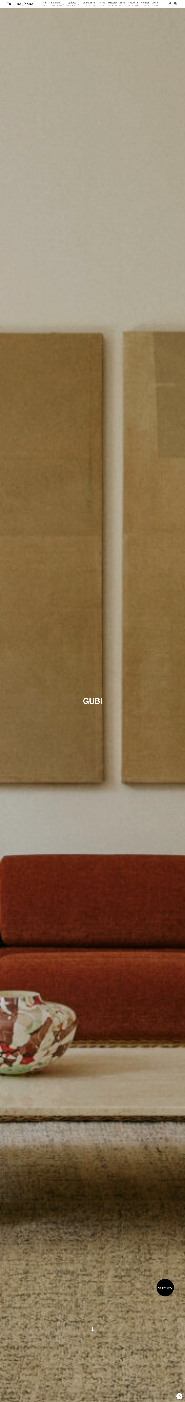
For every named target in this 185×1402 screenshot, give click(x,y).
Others (155, 4)
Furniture (56, 4)
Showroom (133, 4)
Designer (112, 4)
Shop (122, 4)
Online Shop (89, 4)
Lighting (71, 4)
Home (45, 4)
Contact (145, 4)
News (102, 4)
